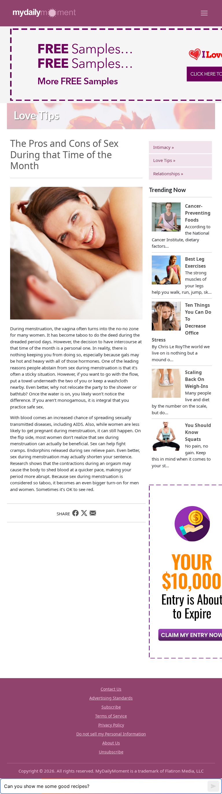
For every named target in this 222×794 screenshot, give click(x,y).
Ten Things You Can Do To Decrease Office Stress (181, 322)
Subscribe (111, 707)
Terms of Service (111, 716)
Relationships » (168, 173)
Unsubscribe (111, 752)
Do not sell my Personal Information (111, 734)
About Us (111, 743)
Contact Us (111, 689)
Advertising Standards (111, 698)
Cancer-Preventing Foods (197, 213)
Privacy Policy (111, 725)
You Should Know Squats (198, 432)
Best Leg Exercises (195, 262)
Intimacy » (163, 147)
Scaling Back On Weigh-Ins (196, 379)
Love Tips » (164, 160)
